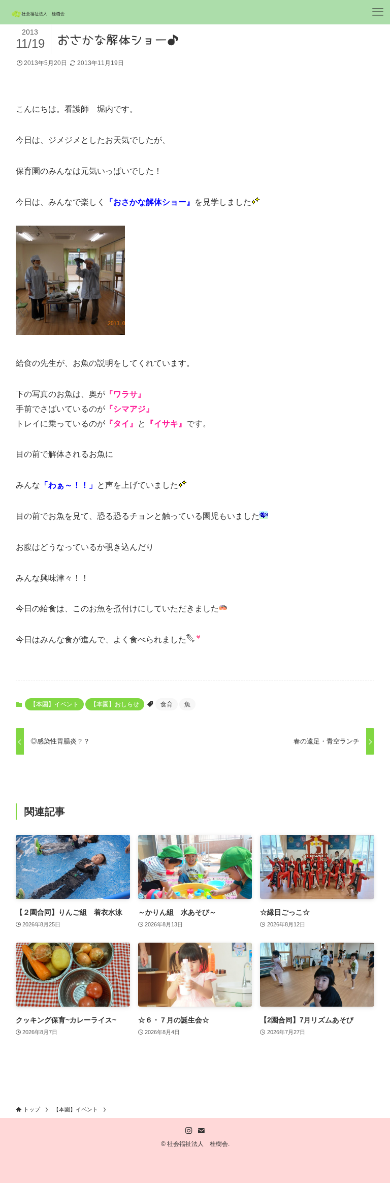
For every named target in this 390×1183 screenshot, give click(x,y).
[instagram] (188, 1130)
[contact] (201, 1130)
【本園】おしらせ (114, 704)
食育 (166, 704)
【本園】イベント (54, 704)
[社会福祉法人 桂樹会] (39, 12)
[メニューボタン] (378, 12)
